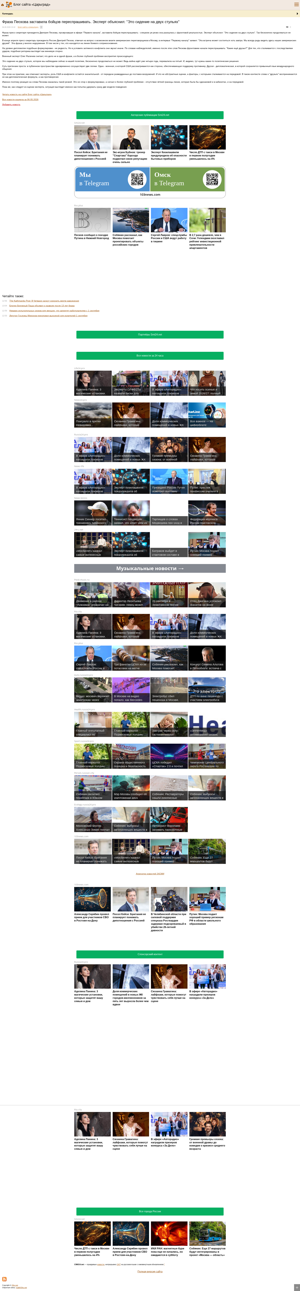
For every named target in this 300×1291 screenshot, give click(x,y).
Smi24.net (79, 122)
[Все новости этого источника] (41, 27)
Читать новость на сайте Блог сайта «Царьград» (27, 94)
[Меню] (296, 4)
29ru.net (78, 529)
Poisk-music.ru (82, 579)
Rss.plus (78, 205)
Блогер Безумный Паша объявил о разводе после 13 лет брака (42, 305)
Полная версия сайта (150, 1271)
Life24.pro (79, 368)
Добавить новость (11, 104)
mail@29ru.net (21, 1288)
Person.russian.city (84, 772)
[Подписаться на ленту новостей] (4, 1279)
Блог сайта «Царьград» (28, 27)
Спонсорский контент (150, 954)
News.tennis (80, 498)
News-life (79, 466)
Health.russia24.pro (84, 709)
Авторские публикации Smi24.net (150, 115)
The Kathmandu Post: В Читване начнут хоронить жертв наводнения (44, 301)
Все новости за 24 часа (150, 355)
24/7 (119, 1264)
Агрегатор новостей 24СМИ (150, 873)
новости (100, 1264)
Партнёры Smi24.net (150, 334)
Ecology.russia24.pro (85, 804)
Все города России (150, 1211)
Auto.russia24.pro (83, 674)
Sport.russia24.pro (84, 741)
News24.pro (80, 399)
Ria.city (78, 611)
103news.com (81, 836)
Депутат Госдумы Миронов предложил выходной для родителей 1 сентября (48, 315)
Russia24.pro (81, 434)
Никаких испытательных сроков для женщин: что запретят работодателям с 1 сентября (54, 310)
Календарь (7, 13)
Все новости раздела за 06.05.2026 (20, 99)
